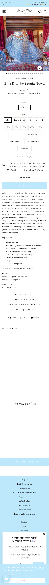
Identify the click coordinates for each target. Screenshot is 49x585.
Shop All (24, 480)
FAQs (24, 526)
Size (24, 115)
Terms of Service (24, 510)
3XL (24, 127)
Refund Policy (24, 501)
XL (8, 127)
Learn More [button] (9, 574)
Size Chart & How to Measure (24, 492)
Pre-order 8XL (32, 134)
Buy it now (24, 185)
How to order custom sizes (24, 305)
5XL (40, 127)
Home (16, 78)
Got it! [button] (24, 580)
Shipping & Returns (24, 299)
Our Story (24, 522)
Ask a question (24, 310)
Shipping (21, 93)
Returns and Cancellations (24, 514)
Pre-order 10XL (33, 141)
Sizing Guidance (24, 294)
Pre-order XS (19, 120)
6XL (12, 134)
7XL (20, 134)
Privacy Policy (24, 505)
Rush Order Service (24, 484)
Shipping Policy (24, 497)
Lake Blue (24, 107)
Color (24, 102)
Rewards (24, 530)
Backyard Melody (27, 78)
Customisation (24, 488)
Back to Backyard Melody (26, 462)
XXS (7, 120)
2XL (16, 127)
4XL (32, 127)
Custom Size (24, 148)
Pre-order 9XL (16, 141)
